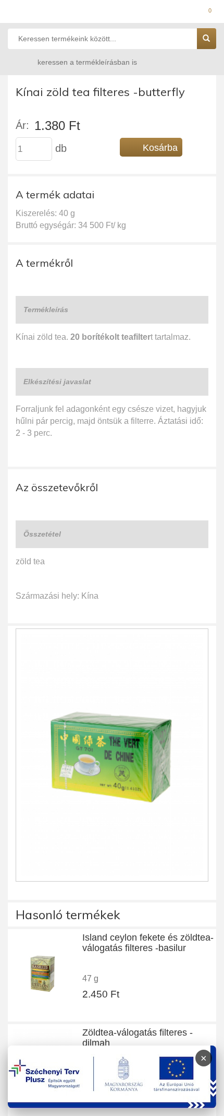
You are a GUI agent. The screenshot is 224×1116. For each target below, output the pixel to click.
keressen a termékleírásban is (87, 62)
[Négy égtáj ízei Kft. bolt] (111, 13)
